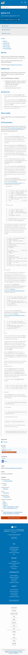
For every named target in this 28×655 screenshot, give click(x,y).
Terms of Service (13, 589)
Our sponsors (14, 568)
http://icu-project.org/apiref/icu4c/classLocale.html (13, 182)
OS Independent (6, 497)
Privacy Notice (13, 595)
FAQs (14, 554)
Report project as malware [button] (14, 518)
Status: (14, 534)
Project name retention (13, 552)
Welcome (5, 41)
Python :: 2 (5, 503)
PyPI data (3, 447)
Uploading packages (13, 549)
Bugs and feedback (14, 575)
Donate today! (14, 537)
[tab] (14, 26)
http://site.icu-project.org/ (16, 65)
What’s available (6, 46)
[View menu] (21, 2)
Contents (3, 38)
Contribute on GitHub (13, 577)
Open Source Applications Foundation (12, 468)
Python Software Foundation (16, 651)
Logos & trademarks (14, 566)
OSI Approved (6, 493)
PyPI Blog (13, 561)
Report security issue (14, 591)
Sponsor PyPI (14, 580)
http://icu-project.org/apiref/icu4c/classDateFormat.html (14, 290)
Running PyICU (6, 45)
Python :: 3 (5, 505)
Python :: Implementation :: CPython (11, 506)
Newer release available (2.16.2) (9, 452)
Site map (20, 652)
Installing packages (13, 547)
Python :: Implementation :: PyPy (10, 508)
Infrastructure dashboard (13, 563)
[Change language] (25, 2)
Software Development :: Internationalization (12, 512)
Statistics (14, 565)
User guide (13, 550)
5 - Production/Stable (7, 481)
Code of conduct (13, 593)
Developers (5, 489)
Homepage (5, 442)
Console (5, 485)
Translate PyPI (13, 579)
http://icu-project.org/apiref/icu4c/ (15, 128)
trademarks (7, 651)
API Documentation (7, 48)
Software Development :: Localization (11, 513)
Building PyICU (6, 43)
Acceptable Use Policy (13, 596)
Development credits (13, 582)
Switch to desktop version (14, 600)
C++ (4, 501)
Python (4, 502)
